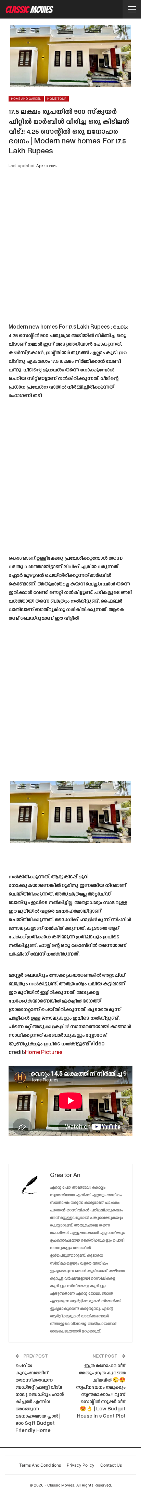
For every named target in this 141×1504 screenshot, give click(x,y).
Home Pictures (44, 1053)
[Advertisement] (70, 248)
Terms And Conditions (40, 1465)
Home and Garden (26, 98)
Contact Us (111, 1465)
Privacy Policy (80, 1465)
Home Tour (56, 98)
